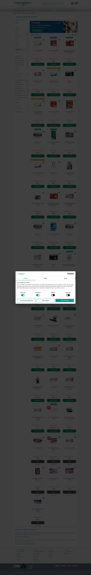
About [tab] (65, 278)
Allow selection (45, 300)
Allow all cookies (65, 300)
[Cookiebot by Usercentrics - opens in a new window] (68, 274)
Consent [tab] (26, 278)
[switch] (38, 295)
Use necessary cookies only (26, 300)
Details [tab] (45, 278)
